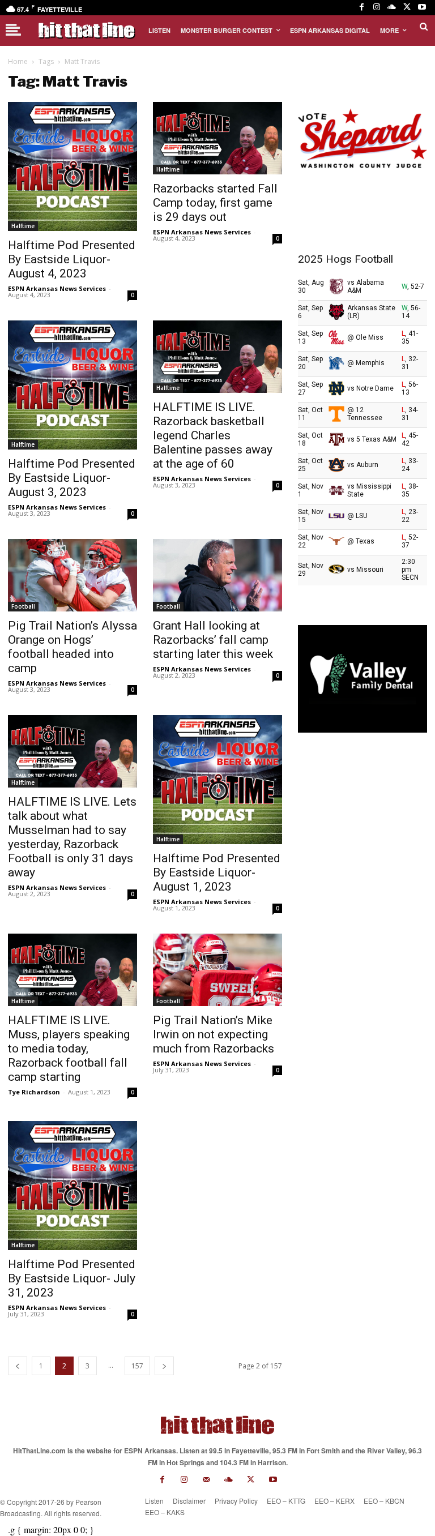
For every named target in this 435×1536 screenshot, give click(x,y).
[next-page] (164, 1366)
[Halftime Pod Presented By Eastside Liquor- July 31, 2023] (72, 1185)
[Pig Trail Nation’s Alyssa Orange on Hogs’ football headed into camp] (72, 575)
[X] (407, 7)
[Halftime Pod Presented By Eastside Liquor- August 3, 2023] (72, 385)
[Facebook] (361, 7)
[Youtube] (421, 7)
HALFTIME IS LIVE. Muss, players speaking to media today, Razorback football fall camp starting (69, 1048)
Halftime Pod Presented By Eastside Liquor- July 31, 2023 (71, 1278)
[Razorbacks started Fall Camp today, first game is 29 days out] (217, 138)
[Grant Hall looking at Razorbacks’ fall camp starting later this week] (217, 575)
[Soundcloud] (391, 7)
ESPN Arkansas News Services (57, 288)
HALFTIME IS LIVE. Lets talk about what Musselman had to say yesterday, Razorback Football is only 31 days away (72, 837)
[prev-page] (17, 1366)
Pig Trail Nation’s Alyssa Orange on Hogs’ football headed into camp (72, 647)
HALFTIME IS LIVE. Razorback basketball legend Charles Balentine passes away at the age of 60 (212, 435)
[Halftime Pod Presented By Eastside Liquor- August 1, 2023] (217, 779)
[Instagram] (377, 7)
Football (23, 606)
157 (137, 1366)
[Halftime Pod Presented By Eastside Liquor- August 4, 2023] (72, 166)
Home (18, 61)
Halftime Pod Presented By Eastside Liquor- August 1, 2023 (216, 872)
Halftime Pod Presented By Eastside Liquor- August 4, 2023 (71, 259)
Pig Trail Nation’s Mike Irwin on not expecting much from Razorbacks (213, 1034)
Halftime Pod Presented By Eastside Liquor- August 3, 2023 (71, 478)
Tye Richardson (34, 1092)
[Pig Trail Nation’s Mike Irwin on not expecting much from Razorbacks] (217, 970)
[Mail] (206, 1480)
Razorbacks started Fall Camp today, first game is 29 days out (215, 203)
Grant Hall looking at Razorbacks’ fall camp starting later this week (213, 640)
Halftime (23, 226)
